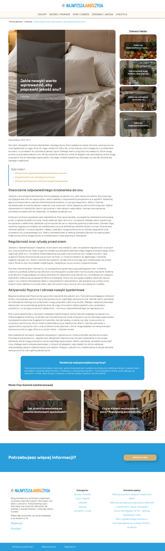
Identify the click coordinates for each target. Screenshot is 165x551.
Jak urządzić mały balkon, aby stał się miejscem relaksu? (138, 72)
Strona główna (15, 22)
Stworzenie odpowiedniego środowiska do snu (41, 173)
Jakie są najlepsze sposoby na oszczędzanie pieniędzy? (138, 98)
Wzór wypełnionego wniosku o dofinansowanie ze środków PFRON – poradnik (132, 523)
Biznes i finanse (60, 14)
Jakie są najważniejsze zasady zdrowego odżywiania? (138, 46)
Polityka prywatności (23, 546)
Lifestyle (121, 14)
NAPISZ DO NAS (140, 457)
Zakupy (42, 14)
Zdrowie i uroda (102, 14)
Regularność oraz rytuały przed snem (35, 177)
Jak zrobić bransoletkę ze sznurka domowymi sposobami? (45, 410)
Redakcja (16, 523)
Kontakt (16, 528)
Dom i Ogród (81, 14)
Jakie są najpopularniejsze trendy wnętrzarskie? (138, 124)
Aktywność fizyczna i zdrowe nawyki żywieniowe (41, 181)
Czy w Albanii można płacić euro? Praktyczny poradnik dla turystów (120, 410)
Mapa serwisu (49, 546)
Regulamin (70, 546)
